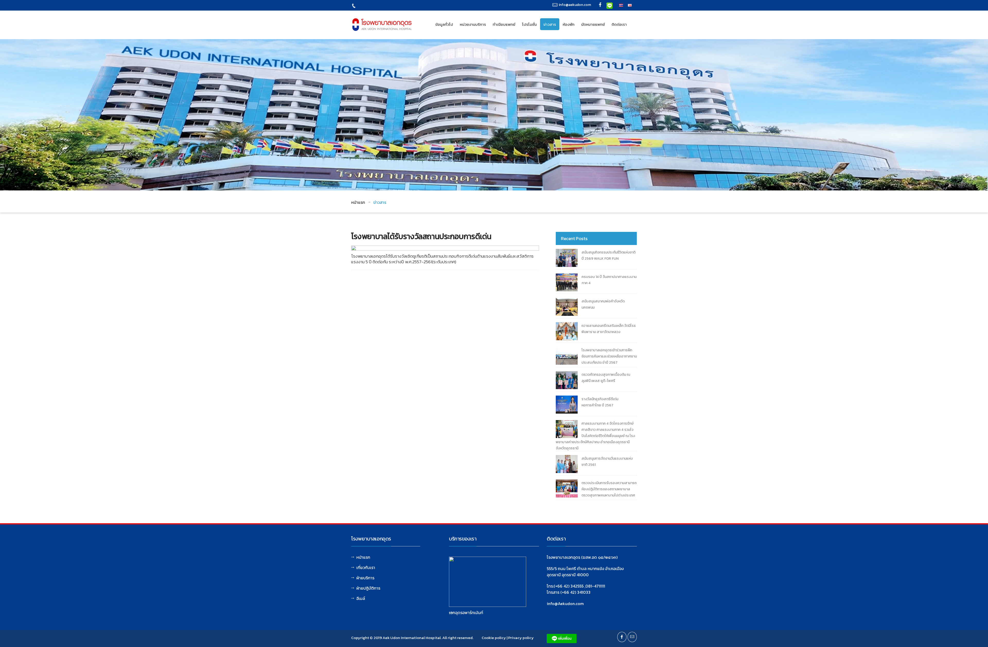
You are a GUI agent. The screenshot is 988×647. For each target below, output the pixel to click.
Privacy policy (521, 638)
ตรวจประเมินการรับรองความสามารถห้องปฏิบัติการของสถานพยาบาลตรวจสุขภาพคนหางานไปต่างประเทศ (609, 489)
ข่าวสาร (549, 24)
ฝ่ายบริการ (365, 578)
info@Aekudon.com (565, 603)
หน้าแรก (358, 202)
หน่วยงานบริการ (473, 24)
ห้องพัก (569, 24)
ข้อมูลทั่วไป (444, 24)
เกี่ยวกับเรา (365, 567)
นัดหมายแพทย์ (593, 24)
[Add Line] (609, 5)
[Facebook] (600, 5)
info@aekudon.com (575, 4)
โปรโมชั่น (529, 24)
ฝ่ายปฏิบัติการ (368, 588)
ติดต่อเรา (619, 24)
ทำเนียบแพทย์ (504, 24)
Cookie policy (494, 638)
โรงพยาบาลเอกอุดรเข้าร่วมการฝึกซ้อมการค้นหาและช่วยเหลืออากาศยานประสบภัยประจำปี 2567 (609, 356)
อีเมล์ (360, 598)
